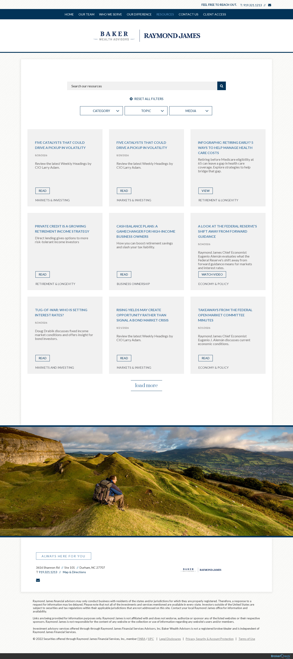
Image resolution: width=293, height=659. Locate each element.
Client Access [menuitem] (214, 14)
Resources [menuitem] (165, 14)
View (206, 190)
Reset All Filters (148, 99)
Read (43, 190)
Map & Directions (74, 572)
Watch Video (212, 274)
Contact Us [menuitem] (188, 14)
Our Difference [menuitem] (139, 14)
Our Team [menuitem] (86, 14)
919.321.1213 (252, 5)
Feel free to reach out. (219, 4)
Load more (146, 385)
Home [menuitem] (69, 14)
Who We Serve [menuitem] (110, 14)
